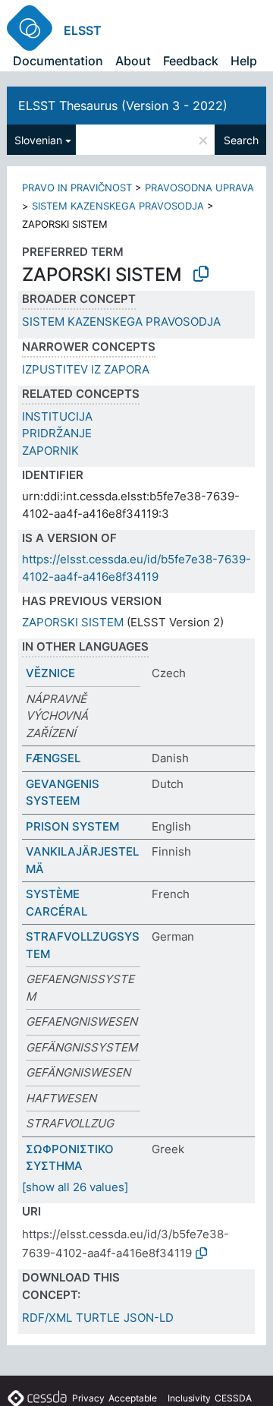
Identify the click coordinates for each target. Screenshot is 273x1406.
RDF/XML (47, 1317)
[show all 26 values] (75, 1187)
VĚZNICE (50, 673)
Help (244, 60)
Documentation (58, 60)
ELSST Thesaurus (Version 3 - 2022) (123, 105)
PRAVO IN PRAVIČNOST (77, 187)
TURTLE (98, 1317)
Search (241, 140)
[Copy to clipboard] (201, 274)
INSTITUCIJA (57, 416)
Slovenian (38, 140)
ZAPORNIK (50, 450)
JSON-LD (149, 1317)
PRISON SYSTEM (72, 826)
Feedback (190, 60)
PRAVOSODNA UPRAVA (199, 187)
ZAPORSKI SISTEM (73, 622)
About (133, 60)
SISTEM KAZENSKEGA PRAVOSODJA (118, 206)
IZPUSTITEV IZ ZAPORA (85, 369)
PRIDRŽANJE (57, 433)
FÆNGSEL (53, 758)
